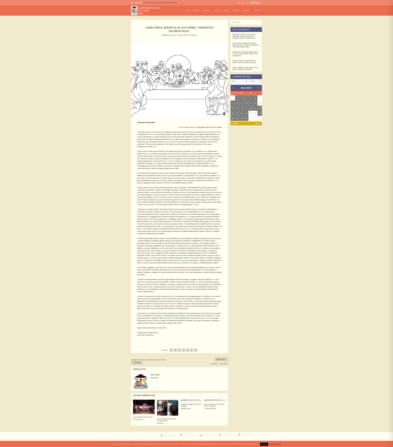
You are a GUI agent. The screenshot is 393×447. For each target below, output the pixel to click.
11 (251, 103)
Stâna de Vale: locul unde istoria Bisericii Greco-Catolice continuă (244, 61)
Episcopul (207, 10)
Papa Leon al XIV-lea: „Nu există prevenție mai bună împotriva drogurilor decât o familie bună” (244, 36)
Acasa (188, 10)
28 (233, 118)
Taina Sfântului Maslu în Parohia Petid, (166, 420)
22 (237, 113)
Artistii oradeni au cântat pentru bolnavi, (214, 405)
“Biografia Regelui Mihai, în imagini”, (191, 405)
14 (233, 108)
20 (260, 108)
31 (246, 118)
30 (242, 118)
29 (237, 118)
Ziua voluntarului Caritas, (143, 417)
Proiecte (246, 10)
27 (260, 113)
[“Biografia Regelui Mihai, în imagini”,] (191, 400)
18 (251, 108)
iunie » (257, 123)
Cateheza (236, 10)
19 (255, 108)
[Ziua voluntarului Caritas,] (144, 407)
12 (255, 103)
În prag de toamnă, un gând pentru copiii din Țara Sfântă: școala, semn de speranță (245, 53)
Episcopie (196, 10)
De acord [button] (264, 444)
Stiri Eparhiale (192, 35)
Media (226, 10)
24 (246, 113)
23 (242, 113)
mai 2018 (246, 87)
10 (246, 103)
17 (246, 108)
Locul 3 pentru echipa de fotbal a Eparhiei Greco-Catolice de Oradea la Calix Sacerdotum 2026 (246, 45)
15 (237, 108)
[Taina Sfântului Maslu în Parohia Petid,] (167, 408)
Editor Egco (172, 35)
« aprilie (235, 123)
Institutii (218, 10)
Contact (257, 10)
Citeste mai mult (275, 444)
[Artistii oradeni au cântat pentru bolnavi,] (215, 400)
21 (233, 113)
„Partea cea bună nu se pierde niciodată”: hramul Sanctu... (162, 3)
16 (242, 108)
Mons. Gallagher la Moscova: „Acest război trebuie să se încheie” (245, 68)
